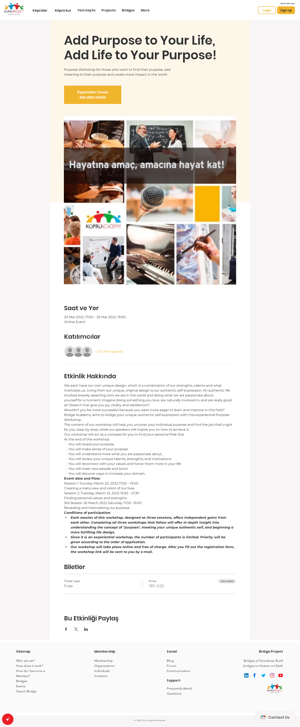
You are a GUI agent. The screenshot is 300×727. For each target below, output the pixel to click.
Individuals (102, 671)
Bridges (21, 681)
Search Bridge (26, 691)
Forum (171, 666)
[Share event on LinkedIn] (86, 629)
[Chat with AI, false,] (7, 719)
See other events (93, 97)
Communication (178, 671)
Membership (103, 661)
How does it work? (29, 666)
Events (21, 686)
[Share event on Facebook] (66, 629)
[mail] (246, 675)
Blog (170, 661)
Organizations (104, 666)
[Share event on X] (76, 629)
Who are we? (25, 661)
